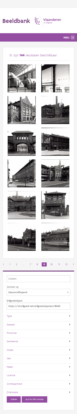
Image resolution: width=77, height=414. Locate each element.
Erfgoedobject (14, 300)
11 (59, 264)
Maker (10, 366)
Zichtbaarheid (14, 383)
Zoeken (13, 399)
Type (9, 316)
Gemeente (12, 341)
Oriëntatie (12, 392)
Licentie (11, 375)
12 (66, 264)
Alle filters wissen (34, 399)
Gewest (11, 324)
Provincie (12, 333)
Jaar (9, 358)
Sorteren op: (13, 286)
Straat (10, 350)
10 (51, 264)
